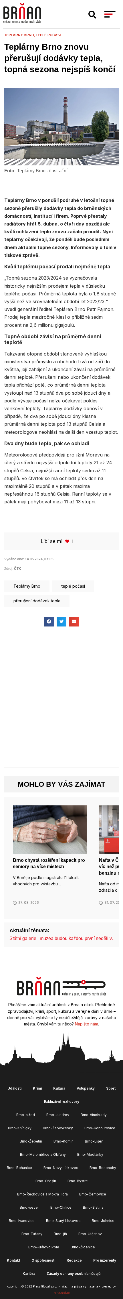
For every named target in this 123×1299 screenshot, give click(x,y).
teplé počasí (48, 35)
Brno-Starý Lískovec (63, 1220)
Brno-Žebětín (31, 1141)
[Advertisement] (61, 702)
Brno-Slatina (93, 1207)
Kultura (59, 1088)
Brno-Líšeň (94, 1141)
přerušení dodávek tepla (36, 600)
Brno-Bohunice (19, 1168)
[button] (92, 14)
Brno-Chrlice (61, 1207)
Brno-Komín (63, 1141)
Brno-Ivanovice (22, 1220)
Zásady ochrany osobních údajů (73, 1273)
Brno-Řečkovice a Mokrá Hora (42, 1194)
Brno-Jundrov (57, 1115)
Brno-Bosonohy (103, 1168)
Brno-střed (25, 1115)
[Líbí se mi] (67, 541)
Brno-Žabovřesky (58, 1128)
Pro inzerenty (104, 1260)
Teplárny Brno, (20, 35)
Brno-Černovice (92, 1194)
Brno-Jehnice (103, 1220)
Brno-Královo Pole (43, 1247)
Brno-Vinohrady (94, 1115)
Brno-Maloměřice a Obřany (43, 1154)
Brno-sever (29, 1207)
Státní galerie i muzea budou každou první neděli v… (62, 938)
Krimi (37, 1088)
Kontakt (13, 1260)
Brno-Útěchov (90, 1234)
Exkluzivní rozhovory (61, 1101)
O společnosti (43, 1260)
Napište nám (86, 1023)
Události (14, 1088)
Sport (111, 1088)
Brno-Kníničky (19, 1128)
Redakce (74, 1260)
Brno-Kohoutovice (99, 1128)
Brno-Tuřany (31, 1234)
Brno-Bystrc (78, 1181)
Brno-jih (60, 1234)
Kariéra (29, 1273)
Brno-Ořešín (45, 1181)
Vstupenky (86, 1088)
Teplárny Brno (26, 586)
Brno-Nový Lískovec (60, 1168)
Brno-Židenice (83, 1247)
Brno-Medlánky (90, 1154)
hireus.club (62, 1292)
